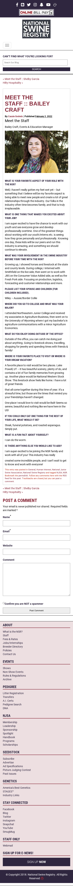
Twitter (7, 816)
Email (6, 531)
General (32, 469)
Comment (8, 559)
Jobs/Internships (13, 643)
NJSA (59, 472)
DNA (5, 708)
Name (6, 517)
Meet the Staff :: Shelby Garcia (21, 79)
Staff (6, 635)
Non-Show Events (13, 672)
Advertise (8, 762)
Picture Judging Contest (17, 770)
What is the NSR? (13, 631)
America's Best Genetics (16, 787)
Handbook (9, 737)
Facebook (8, 809)
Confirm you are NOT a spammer (24, 603)
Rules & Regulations (14, 675)
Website (8, 545)
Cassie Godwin (15, 116)
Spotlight (8, 733)
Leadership (9, 726)
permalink (23, 475)
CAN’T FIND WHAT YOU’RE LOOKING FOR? (28, 56)
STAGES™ (8, 791)
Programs (8, 741)
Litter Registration (13, 693)
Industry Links (11, 795)
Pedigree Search (12, 704)
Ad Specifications (13, 766)
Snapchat (8, 824)
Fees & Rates (10, 639)
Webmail (8, 845)
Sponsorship (10, 729)
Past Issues (9, 773)
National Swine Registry (34, 472)
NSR (65, 472)
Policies (7, 650)
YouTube (8, 828)
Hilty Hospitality (13, 82)
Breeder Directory (13, 646)
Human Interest (43, 469)
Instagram (9, 820)
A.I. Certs (8, 700)
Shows (7, 668)
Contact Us (9, 654)
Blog (5, 813)
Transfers (8, 697)
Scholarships (10, 744)
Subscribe (8, 758)
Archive (7, 679)
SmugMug (9, 831)
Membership (10, 722)
